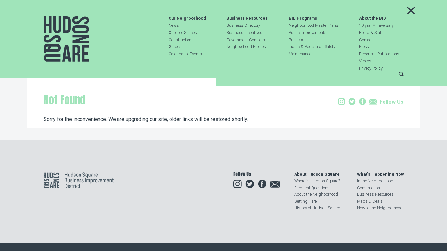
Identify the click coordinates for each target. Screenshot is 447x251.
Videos (365, 61)
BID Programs (303, 18)
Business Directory (243, 25)
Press (364, 46)
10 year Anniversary (376, 25)
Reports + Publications (379, 53)
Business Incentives (244, 32)
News (174, 25)
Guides (175, 46)
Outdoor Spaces (183, 32)
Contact (366, 39)
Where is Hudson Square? (317, 180)
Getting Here (305, 201)
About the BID (372, 18)
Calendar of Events (185, 53)
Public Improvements (308, 32)
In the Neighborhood (375, 180)
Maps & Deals (370, 201)
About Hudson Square (317, 174)
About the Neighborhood (316, 194)
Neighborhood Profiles (246, 46)
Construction (180, 39)
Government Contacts (245, 39)
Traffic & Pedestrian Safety (312, 46)
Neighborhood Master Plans (313, 25)
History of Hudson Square (317, 207)
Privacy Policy (371, 68)
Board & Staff (371, 32)
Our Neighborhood (187, 18)
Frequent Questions (312, 187)
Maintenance (300, 53)
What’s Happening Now (380, 174)
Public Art (297, 39)
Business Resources (247, 18)
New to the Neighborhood (379, 207)
